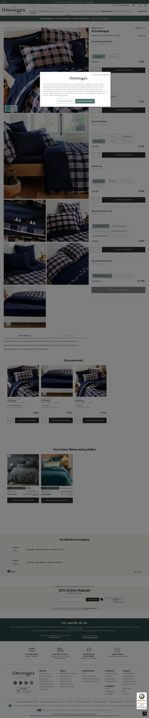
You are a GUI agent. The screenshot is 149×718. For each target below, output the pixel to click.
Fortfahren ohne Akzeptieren (100, 74)
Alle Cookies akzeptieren (85, 101)
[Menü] (145, 693)
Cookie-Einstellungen (65, 101)
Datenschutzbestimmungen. (58, 95)
